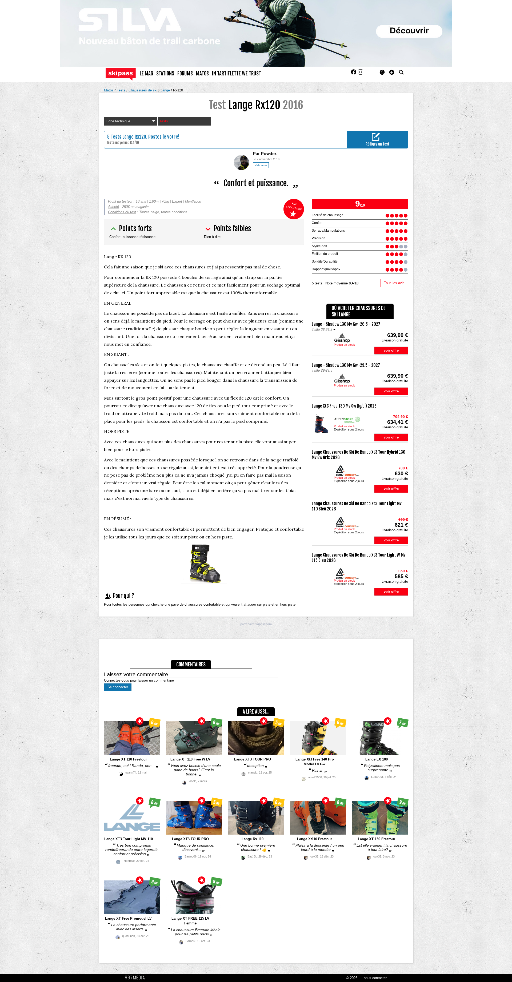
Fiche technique (118, 121)
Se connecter (117, 687)
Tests (121, 90)
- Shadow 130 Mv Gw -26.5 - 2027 (346, 324)
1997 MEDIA (136, 977)
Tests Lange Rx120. (129, 137)
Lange (166, 90)
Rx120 (178, 90)
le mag (146, 73)
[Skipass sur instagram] (360, 74)
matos (202, 73)
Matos (109, 90)
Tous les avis (394, 283)
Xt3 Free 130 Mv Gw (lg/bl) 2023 (344, 406)
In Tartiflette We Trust (236, 73)
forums (185, 73)
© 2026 (351, 978)
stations (165, 73)
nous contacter (375, 978)
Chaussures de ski (143, 90)
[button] (392, 72)
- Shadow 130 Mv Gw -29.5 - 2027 (346, 365)
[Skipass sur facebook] (354, 74)
